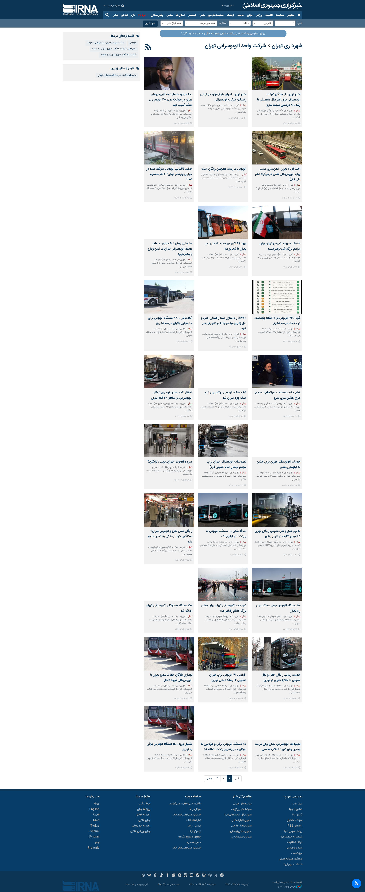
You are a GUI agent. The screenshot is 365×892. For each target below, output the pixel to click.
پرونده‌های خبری (242, 804)
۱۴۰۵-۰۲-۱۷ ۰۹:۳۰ (182, 560)
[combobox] (285, 23)
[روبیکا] (209, 876)
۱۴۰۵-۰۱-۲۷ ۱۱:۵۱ (236, 699)
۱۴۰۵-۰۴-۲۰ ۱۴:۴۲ (236, 267)
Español (93, 831)
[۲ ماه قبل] (277, 371)
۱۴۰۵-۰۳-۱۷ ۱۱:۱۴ (182, 416)
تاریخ (299, 23)
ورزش (259, 15)
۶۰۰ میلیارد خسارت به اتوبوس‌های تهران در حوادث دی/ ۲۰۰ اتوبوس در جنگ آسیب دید (170, 100)
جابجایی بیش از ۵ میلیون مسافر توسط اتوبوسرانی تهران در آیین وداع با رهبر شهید (170, 249)
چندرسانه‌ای (157, 15)
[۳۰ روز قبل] (277, 147)
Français (93, 848)
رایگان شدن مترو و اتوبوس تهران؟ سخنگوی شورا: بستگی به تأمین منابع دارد (170, 536)
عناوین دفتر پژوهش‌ (241, 831)
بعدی (209, 778)
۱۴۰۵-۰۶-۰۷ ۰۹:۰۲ (290, 123)
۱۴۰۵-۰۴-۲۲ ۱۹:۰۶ (290, 267)
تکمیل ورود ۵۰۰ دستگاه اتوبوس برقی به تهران (169, 747)
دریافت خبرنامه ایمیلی (290, 859)
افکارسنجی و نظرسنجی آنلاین (185, 804)
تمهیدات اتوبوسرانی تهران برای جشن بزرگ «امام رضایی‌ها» (223, 608)
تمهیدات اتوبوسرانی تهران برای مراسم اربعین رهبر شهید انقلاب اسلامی (277, 747)
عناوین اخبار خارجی (241, 826)
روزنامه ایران (143, 809)
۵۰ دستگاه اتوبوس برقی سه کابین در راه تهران (278, 608)
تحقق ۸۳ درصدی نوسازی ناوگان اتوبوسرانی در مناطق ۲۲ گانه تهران (171, 395)
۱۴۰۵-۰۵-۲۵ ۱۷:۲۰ (181, 123)
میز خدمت (296, 853)
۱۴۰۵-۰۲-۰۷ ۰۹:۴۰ (182, 629)
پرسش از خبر (194, 826)
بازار (133, 15)
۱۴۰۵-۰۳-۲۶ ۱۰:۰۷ (236, 416)
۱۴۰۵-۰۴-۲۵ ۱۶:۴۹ (181, 198)
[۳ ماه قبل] (277, 510)
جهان (250, 15)
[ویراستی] (173, 876)
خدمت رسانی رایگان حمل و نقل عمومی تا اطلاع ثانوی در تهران (281, 677)
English (94, 809)
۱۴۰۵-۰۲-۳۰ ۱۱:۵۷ (290, 555)
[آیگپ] (191, 876)
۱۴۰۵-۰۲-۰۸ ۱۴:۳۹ (236, 629)
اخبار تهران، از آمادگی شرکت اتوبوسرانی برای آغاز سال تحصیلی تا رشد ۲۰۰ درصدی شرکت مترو (278, 100)
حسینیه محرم (194, 842)
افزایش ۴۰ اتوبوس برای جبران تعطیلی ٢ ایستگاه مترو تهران (227, 677)
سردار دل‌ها (195, 809)
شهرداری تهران (287, 46)
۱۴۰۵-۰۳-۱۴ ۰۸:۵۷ (289, 485)
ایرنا (271, 5)
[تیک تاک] (161, 876)
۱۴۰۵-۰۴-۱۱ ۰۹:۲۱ (182, 342)
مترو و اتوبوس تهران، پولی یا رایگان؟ (170, 461)
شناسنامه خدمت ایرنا (291, 837)
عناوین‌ (290, 15)
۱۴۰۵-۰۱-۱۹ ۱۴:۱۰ (290, 768)
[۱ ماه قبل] (223, 147)
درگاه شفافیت (294, 842)
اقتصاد (269, 15)
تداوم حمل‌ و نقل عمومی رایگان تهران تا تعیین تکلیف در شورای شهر (277, 534)
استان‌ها (180, 15)
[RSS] (148, 47)
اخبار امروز (150, 24)
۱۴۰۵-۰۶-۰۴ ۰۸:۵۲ (235, 118)
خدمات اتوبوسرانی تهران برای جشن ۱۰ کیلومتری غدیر (278, 464)
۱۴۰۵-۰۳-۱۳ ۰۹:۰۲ (236, 485)
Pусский (94, 837)
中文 (96, 804)
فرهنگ (230, 15)
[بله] (197, 876)
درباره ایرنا (297, 804)
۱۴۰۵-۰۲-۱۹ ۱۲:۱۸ (236, 555)
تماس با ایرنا (295, 809)
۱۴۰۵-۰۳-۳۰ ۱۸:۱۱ (290, 416)
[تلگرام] (222, 876)
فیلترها (222, 23)
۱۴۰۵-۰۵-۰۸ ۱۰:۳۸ (289, 198)
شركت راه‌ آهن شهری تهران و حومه (118, 55)
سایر (115, 15)
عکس (169, 15)
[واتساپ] (143, 876)
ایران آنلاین (144, 820)
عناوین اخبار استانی (241, 820)
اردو (97, 842)
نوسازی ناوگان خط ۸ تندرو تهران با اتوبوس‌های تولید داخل (171, 677)
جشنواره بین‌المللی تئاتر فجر (187, 848)
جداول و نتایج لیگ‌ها (189, 837)
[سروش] (179, 876)
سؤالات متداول (294, 820)
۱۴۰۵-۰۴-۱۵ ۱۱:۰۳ (182, 272)
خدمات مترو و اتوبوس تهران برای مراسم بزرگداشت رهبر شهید (279, 246)
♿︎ (356, 883)
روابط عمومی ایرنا (293, 831)
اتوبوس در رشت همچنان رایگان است (224, 169)
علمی (202, 15)
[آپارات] (203, 876)
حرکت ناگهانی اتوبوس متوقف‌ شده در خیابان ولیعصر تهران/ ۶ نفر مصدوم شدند (169, 174)
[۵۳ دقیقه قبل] (277, 73)
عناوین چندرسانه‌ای (241, 837)
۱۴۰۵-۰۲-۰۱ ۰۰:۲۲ (290, 699)
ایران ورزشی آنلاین (140, 831)
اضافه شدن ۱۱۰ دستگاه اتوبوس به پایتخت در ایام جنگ (226, 534)
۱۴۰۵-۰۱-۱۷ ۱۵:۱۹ (236, 768)
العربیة (96, 815)
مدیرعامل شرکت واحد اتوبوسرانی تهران (117, 75)
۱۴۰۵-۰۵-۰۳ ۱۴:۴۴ (235, 187)
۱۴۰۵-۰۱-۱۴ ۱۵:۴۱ (182, 768)
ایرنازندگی (144, 804)
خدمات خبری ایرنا (293, 864)
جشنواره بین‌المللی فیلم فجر (187, 815)
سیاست (280, 15)
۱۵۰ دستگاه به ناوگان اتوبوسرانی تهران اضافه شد (169, 608)
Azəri (96, 820)
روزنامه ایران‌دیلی (141, 826)
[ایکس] (215, 876)
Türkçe (94, 826)
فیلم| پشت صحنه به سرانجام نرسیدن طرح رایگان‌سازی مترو (277, 395)
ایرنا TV (141, 15)
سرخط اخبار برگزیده (241, 809)
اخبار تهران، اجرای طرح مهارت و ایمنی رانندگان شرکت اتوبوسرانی (223, 97)
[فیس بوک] (167, 876)
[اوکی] (155, 876)
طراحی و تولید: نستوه (286, 886)
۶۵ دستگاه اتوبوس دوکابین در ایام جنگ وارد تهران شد (225, 395)
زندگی (124, 15)
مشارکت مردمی (294, 848)
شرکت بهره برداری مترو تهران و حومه (105, 43)
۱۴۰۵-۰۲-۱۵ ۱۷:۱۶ (290, 629)
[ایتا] (185, 876)
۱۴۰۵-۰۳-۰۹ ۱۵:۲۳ (181, 480)
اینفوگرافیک (194, 831)
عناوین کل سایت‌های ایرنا (238, 815)
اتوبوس (132, 43)
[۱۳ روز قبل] (169, 73)
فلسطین (192, 15)
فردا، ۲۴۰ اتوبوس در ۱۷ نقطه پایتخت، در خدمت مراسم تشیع (277, 321)
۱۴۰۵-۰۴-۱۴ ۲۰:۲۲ (290, 342)
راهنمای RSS (294, 826)
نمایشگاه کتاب (193, 820)
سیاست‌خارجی (216, 15)
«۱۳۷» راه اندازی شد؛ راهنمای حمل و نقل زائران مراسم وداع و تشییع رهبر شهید (223, 323)
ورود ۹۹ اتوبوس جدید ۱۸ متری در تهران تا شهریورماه (225, 246)
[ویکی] (149, 876)
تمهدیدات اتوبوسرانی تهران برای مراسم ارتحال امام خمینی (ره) (226, 464)
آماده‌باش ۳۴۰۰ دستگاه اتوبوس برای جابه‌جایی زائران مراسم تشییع (170, 321)
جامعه (240, 15)
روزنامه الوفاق (143, 815)
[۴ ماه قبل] (223, 584)
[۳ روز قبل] (223, 73)
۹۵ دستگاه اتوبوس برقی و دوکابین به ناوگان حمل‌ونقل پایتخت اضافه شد (223, 747)
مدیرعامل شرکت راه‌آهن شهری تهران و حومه (114, 49)
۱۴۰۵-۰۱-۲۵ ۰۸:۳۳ (181, 699)
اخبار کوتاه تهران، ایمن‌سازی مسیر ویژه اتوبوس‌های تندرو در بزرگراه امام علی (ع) (277, 174)
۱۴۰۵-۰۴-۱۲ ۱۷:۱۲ (236, 347)
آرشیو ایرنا (297, 815)
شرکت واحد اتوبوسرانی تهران (235, 46)
